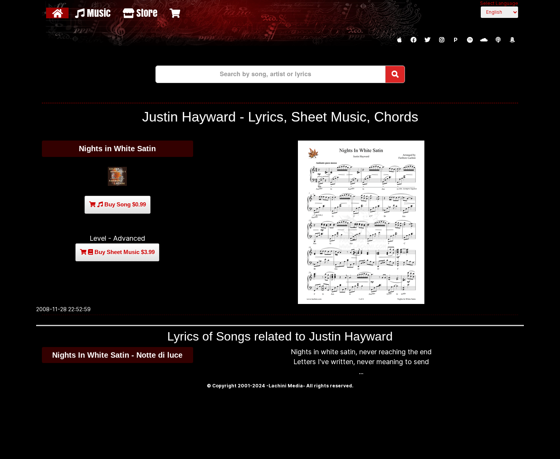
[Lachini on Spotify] (469, 40)
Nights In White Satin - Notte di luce (117, 355)
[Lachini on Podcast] (498, 40)
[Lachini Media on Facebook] (413, 40)
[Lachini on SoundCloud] (484, 40)
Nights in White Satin (117, 148)
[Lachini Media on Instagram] (441, 40)
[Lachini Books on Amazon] (512, 40)
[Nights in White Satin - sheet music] (361, 222)
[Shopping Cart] (176, 13)
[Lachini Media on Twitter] (427, 40)
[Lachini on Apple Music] (399, 40)
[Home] (58, 13)
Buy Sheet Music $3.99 (124, 252)
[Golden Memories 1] (117, 176)
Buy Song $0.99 (124, 204)
